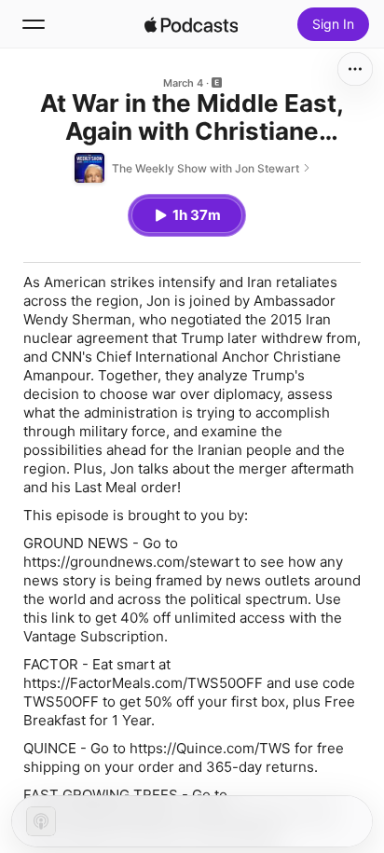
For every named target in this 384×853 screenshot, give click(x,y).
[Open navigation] (33, 24)
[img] (191, 24)
